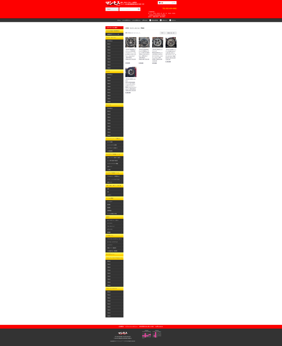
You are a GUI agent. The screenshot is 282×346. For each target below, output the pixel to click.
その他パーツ (109, 235)
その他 (108, 169)
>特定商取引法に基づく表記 (146, 326)
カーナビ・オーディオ (112, 242)
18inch (108, 50)
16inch (108, 56)
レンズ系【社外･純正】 (112, 160)
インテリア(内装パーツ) (112, 173)
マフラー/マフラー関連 (112, 163)
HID (108, 192)
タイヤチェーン (110, 254)
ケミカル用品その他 (112, 213)
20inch (108, 44)
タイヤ (108, 71)
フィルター (109, 201)
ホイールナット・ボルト (113, 220)
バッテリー (109, 245)
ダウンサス (109, 229)
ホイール (108, 105)
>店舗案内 (121, 326)
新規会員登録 (155, 20)
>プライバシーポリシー (131, 326)
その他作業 (109, 151)
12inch (108, 68)
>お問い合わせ (159, 326)
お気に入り (164, 20)
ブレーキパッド (110, 226)
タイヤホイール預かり (112, 148)
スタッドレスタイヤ (111, 288)
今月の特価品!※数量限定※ (113, 31)
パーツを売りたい (126, 20)
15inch (108, 59)
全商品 (127, 28)
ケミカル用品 (109, 198)
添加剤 (108, 207)
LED (108, 189)
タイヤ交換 (109, 142)
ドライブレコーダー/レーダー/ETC (115, 238)
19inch (108, 47)
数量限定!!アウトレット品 (113, 34)
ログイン (174, 20)
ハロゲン (109, 195)
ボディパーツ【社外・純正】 (114, 157)
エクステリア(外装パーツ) (113, 154)
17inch (108, 53)
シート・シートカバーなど (113, 179)
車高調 (108, 232)
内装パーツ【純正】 (112, 248)
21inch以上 (110, 41)
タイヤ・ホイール (111, 37)
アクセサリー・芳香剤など (113, 176)
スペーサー (109, 223)
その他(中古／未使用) (112, 251)
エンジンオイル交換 (112, 145)
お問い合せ (144, 20)
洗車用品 (109, 210)
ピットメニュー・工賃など (113, 138)
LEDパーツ (109, 166)
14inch (108, 62)
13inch (108, 65)
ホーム (119, 20)
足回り (108, 217)
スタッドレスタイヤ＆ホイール (114, 258)
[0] (159, 2)
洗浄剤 (108, 204)
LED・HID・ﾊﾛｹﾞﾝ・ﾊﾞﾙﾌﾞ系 (113, 185)
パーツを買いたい (136, 20)
